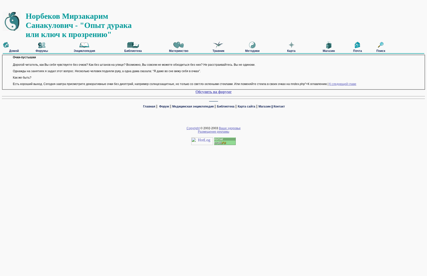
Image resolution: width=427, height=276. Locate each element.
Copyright (193, 128)
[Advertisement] (92, 4)
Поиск (380, 51)
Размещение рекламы (213, 131)
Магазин (329, 51)
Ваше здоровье (230, 128)
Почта (357, 51)
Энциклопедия (84, 51)
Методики (252, 51)
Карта (291, 51)
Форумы (42, 51)
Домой (14, 51)
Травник (218, 51)
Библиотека (133, 51)
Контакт (279, 106)
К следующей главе (342, 84)
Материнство (178, 51)
